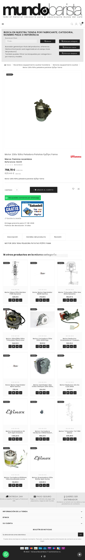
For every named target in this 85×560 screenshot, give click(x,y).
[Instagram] (44, 556)
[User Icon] (76, 24)
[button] (79, 554)
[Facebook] (41, 556)
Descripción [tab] (12, 237)
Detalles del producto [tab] (36, 237)
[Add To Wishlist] (73, 189)
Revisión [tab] (58, 237)
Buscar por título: (11, 38)
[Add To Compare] (78, 189)
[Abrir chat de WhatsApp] (6, 554)
